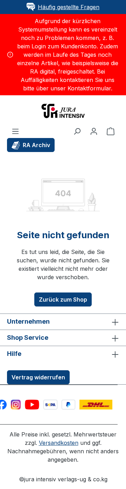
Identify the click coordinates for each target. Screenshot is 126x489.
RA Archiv (36, 145)
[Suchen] (77, 131)
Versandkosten (58, 442)
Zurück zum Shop (63, 299)
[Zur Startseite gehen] (63, 110)
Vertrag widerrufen (38, 377)
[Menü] (15, 131)
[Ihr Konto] (93, 131)
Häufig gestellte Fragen (68, 7)
